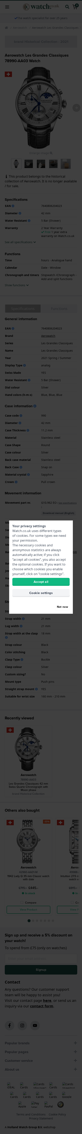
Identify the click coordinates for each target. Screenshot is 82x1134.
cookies (22, 535)
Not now (62, 607)
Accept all (41, 581)
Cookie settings (41, 593)
